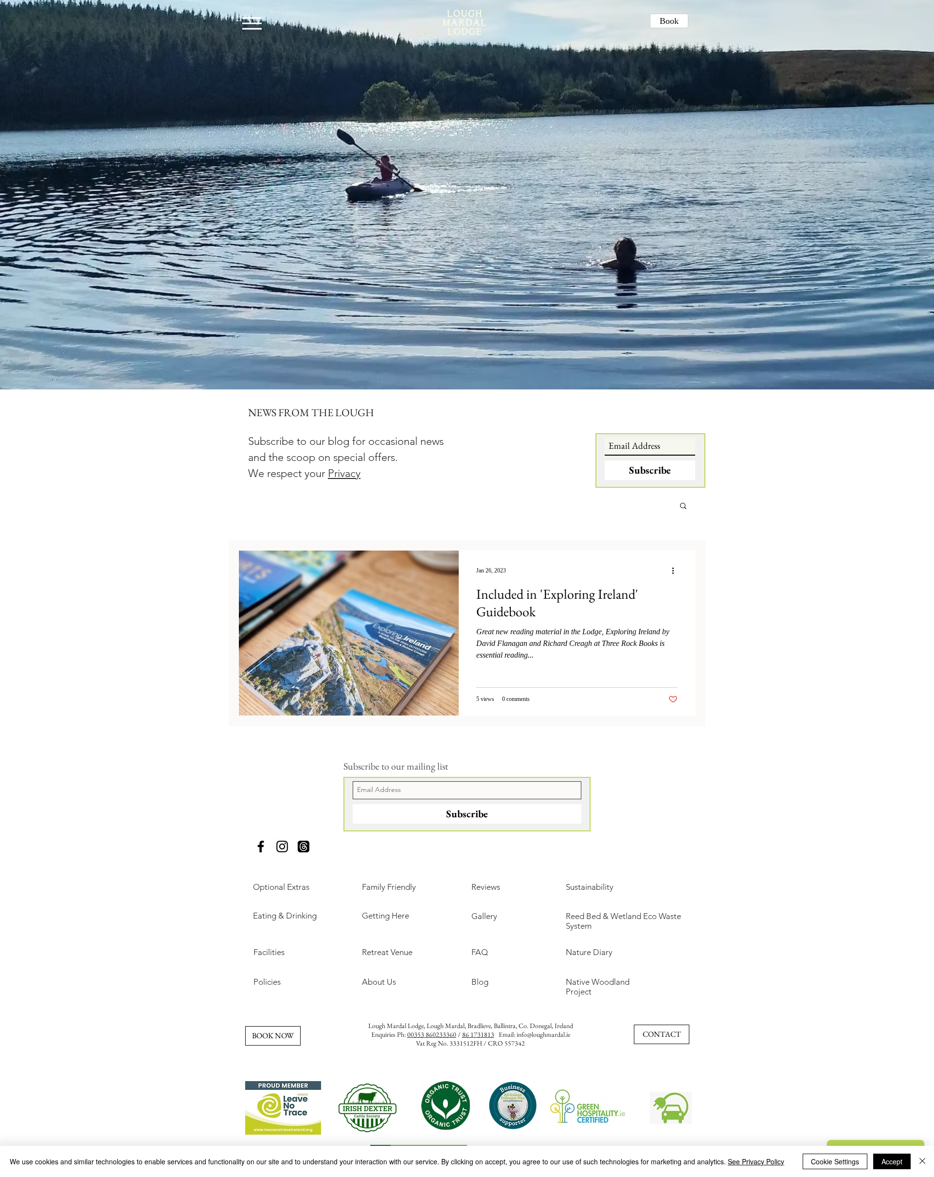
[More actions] (676, 570)
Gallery (484, 916)
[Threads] (303, 846)
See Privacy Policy (756, 1161)
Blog (479, 982)
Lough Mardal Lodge (396, 1025)
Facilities (269, 952)
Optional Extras (281, 887)
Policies (267, 982)
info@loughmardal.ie (543, 1034)
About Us (379, 982)
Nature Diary (589, 952)
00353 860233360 (431, 1034)
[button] (683, 506)
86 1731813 (478, 1034)
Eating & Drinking (285, 915)
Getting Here (385, 915)
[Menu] (251, 23)
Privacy (344, 473)
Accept (891, 1161)
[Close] (922, 1161)
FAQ (479, 952)
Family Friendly (389, 887)
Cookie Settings (835, 1161)
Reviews (485, 887)
